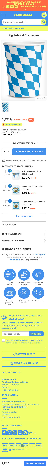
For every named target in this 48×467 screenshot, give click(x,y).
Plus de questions (10, 390)
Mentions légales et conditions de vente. (21, 404)
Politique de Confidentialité (14, 407)
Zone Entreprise (9, 412)
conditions (10, 343)
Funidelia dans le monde (13, 401)
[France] (4, 433)
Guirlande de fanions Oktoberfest (31, 172)
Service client (26, 354)
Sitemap (6, 414)
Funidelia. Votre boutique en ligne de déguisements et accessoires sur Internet (23, 15)
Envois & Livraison (10, 384)
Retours (5, 387)
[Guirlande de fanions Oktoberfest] (16, 175)
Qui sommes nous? (11, 417)
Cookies (5, 409)
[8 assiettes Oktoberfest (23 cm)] (16, 190)
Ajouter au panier (35, 463)
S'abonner (36, 334)
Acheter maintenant (29, 151)
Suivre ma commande (25, 363)
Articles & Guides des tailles (15, 382)
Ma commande (9, 379)
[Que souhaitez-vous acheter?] (3, 15)
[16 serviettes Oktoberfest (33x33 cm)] (16, 205)
